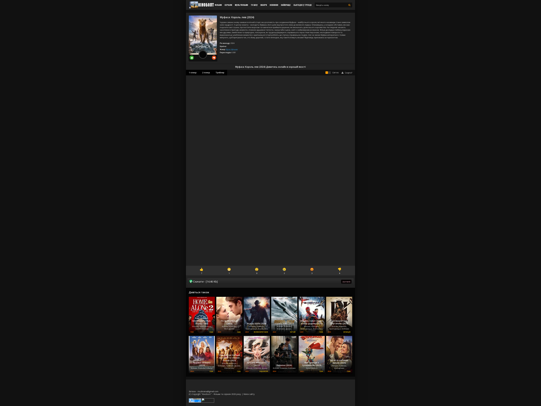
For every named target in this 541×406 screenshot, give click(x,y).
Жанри (263, 4)
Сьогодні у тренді (302, 4)
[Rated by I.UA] (208, 402)
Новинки (274, 4)
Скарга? (348, 72)
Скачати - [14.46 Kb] (271, 281)
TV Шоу (254, 4)
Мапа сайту (249, 394)
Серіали (228, 4)
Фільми (218, 4)
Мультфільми (241, 4)
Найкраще (286, 4)
